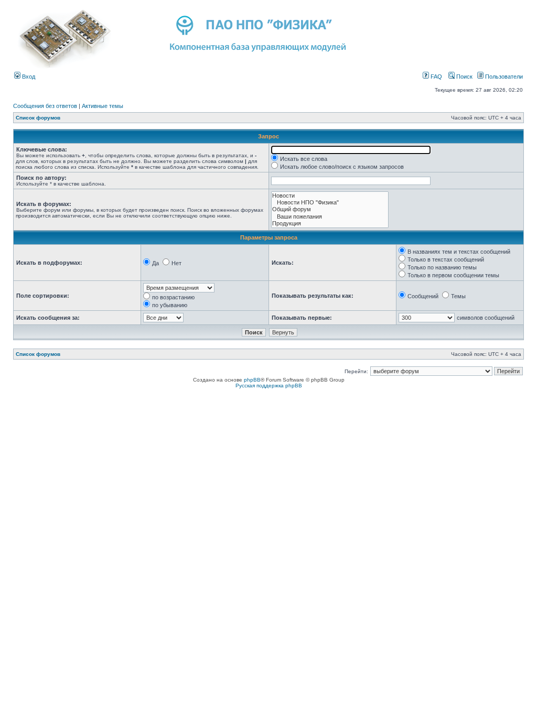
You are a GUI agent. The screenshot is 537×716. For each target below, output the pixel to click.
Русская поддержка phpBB (268, 385)
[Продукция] (330, 223)
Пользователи (503, 76)
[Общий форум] (330, 209)
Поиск (463, 76)
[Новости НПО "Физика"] (330, 202)
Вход (27, 76)
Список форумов (38, 118)
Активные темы (102, 106)
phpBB (252, 380)
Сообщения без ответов (45, 106)
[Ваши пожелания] (330, 216)
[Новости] (330, 195)
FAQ (435, 76)
